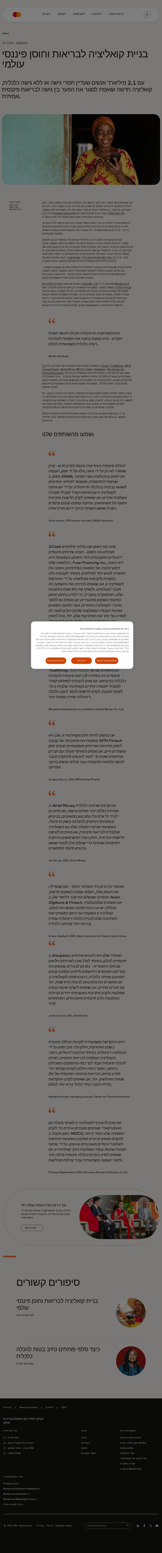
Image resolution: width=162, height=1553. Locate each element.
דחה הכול (81, 661)
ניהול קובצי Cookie (55, 661)
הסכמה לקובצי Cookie (107, 661)
